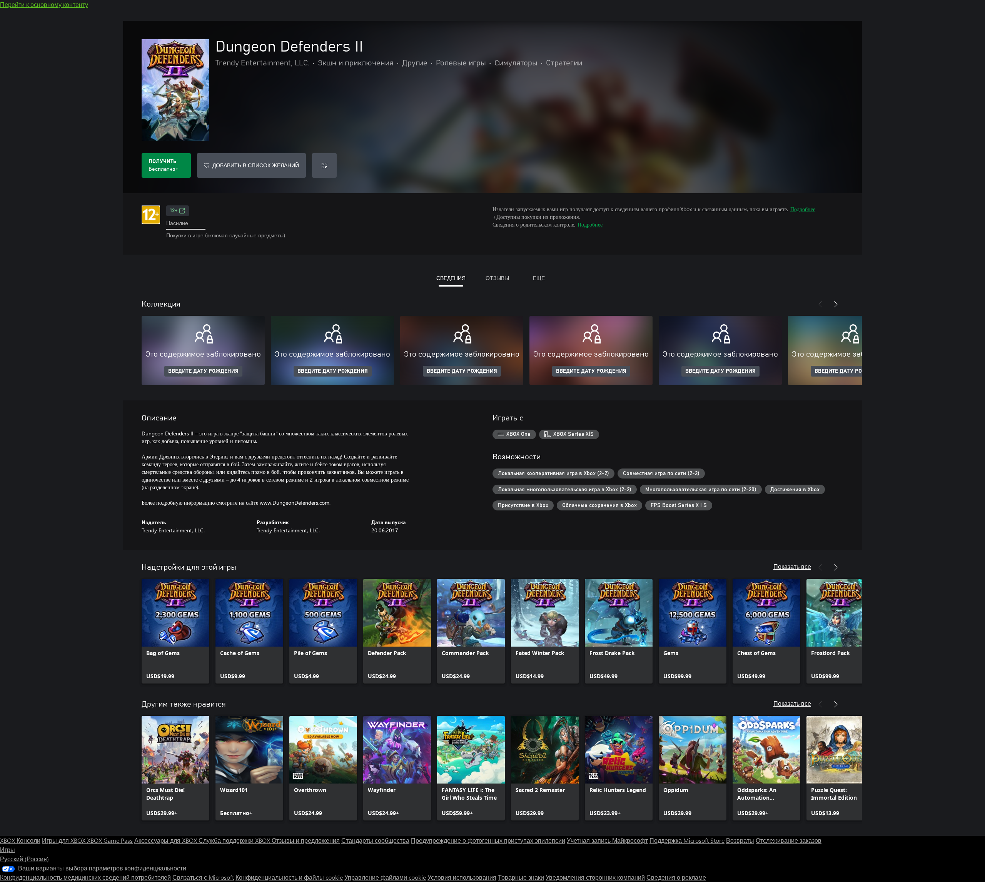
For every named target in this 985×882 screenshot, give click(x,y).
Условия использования (461, 877)
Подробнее (802, 209)
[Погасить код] (324, 165)
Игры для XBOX (64, 840)
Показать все (792, 566)
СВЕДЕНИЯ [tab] (451, 278)
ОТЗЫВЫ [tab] (497, 278)
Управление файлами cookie (385, 877)
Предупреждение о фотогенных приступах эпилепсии (488, 840)
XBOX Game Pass (110, 840)
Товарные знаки (521, 877)
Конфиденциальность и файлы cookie (289, 877)
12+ (173, 210)
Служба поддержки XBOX (235, 840)
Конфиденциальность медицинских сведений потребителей (85, 877)
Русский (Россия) (24, 859)
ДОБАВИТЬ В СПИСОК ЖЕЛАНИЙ (255, 165)
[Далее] (835, 304)
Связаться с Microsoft (203, 877)
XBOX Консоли (20, 840)
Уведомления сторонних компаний (595, 877)
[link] (175, 631)
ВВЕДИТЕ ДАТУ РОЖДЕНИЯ (203, 371)
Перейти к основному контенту (44, 4)
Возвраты (740, 840)
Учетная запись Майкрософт (607, 840)
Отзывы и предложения (306, 840)
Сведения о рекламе (676, 877)
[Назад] (820, 304)
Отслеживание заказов (788, 840)
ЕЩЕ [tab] (539, 278)
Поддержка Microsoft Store (687, 840)
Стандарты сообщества (375, 840)
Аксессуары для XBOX (166, 840)
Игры (7, 849)
